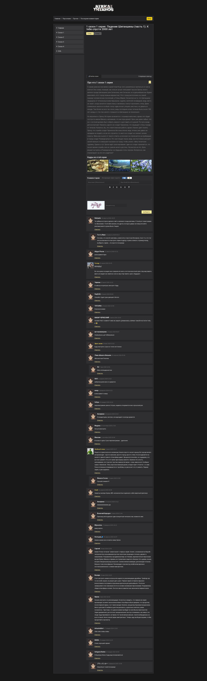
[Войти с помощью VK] (124, 178)
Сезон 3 (61, 42)
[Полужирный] (110, 187)
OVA (59, 51)
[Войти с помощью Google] (129, 178)
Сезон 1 (61, 33)
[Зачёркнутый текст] (121, 187)
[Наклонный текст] (113, 187)
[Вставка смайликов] (125, 187)
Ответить (97, 229)
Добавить (146, 212)
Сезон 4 (61, 46)
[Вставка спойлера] (129, 187)
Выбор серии (94, 76)
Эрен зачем (99, 343)
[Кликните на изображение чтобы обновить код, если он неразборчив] (96, 205)
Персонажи (67, 18)
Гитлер (97, 263)
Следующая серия (144, 76)
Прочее (75, 18)
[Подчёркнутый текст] (117, 187)
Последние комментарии (90, 18)
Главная (61, 28)
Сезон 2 (61, 37)
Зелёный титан (100, 449)
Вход (149, 18)
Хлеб (96, 490)
